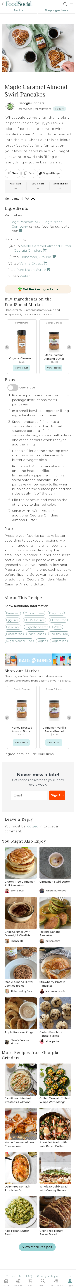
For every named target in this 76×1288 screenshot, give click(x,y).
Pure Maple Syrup (31, 270)
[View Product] (20, 231)
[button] (69, 347)
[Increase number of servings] (33, 200)
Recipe (18, 10)
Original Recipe (51, 173)
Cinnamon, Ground (35, 257)
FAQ (29, 1276)
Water (25, 276)
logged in (34, 826)
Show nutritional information (26, 606)
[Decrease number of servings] (27, 200)
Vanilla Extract (31, 263)
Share (15, 173)
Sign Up (57, 795)
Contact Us (13, 1276)
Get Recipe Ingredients (40, 289)
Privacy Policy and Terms (53, 1276)
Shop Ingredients (56, 10)
